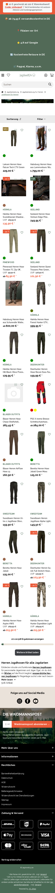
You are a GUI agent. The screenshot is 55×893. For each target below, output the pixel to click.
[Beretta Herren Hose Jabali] (13, 541)
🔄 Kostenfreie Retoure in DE (27, 54)
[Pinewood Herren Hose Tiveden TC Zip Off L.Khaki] (13, 240)
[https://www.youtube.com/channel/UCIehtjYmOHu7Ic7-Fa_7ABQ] (35, 701)
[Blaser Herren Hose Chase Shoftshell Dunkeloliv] (13, 392)
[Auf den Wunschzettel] (21, 130)
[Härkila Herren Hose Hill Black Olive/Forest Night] (13, 343)
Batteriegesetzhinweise (11, 791)
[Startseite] (2, 92)
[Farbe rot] (31, 410)
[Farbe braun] (4, 205)
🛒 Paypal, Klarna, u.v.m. (27, 66)
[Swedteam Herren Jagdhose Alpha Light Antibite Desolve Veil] (41, 492)
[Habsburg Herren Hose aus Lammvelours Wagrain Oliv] (41, 138)
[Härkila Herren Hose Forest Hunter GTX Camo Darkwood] (41, 293)
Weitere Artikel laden (27, 652)
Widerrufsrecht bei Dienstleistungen (17, 795)
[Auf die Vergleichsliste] (15, 130)
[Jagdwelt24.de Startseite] (27, 75)
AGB (3, 782)
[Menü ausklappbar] (2, 75)
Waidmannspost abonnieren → (32, 724)
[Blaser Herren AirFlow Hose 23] (13, 442)
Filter (40, 119)
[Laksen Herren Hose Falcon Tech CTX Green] (13, 138)
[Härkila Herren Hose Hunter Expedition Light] (41, 594)
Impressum (6, 804)
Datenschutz (7, 778)
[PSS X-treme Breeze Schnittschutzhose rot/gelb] (41, 392)
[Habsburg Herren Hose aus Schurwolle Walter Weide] (13, 293)
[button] (45, 75)
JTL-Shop (32, 889)
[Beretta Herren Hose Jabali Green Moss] (41, 442)
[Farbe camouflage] (31, 310)
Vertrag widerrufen (11, 860)
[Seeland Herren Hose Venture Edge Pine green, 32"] (41, 188)
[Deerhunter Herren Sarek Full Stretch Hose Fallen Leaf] (41, 541)
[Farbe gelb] (35, 410)
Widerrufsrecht (8, 787)
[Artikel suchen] (50, 84)
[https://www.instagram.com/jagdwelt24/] (19, 701)
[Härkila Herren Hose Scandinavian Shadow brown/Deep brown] (13, 188)
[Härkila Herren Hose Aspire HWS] (13, 594)
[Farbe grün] (4, 155)
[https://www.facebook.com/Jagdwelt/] (27, 701)
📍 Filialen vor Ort (27, 30)
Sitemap (5, 800)
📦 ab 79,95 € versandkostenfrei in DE (27, 18)
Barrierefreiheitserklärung (12, 773)
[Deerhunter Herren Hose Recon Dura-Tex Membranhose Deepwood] (41, 343)
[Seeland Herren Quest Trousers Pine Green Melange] (41, 240)
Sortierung (13, 119)
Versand (43, 874)
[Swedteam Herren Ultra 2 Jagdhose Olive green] (13, 492)
